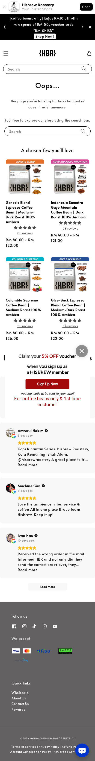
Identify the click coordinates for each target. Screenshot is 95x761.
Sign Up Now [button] (47, 384)
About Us (19, 698)
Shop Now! (45, 36)
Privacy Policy (49, 746)
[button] (6, 53)
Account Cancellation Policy (30, 752)
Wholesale (20, 692)
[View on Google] (10, 432)
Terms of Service (23, 746)
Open (86, 7)
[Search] (84, 68)
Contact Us (20, 703)
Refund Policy (72, 746)
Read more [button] (28, 464)
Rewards (18, 709)
